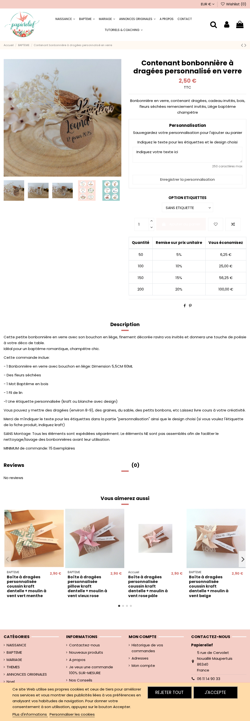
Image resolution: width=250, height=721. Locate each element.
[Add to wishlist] (215, 224)
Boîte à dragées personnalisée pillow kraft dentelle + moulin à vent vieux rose (87, 586)
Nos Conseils (80, 680)
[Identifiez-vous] (226, 25)
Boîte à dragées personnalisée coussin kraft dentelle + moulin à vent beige (209, 586)
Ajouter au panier (184, 224)
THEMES (13, 667)
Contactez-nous (84, 645)
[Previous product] (242, 45)
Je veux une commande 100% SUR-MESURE (91, 669)
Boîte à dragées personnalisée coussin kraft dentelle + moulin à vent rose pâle (148, 586)
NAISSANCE (16, 645)
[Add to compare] (232, 224)
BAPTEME (14, 652)
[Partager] (185, 305)
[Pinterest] (190, 305)
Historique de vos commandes (147, 647)
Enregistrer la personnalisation (187, 179)
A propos (77, 659)
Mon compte (143, 665)
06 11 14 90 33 (208, 678)
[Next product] (245, 45)
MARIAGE (14, 659)
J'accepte (215, 692)
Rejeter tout (169, 692)
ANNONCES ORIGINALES (27, 674)
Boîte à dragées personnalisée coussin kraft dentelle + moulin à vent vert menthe (26, 586)
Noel (11, 681)
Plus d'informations (30, 714)
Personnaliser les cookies (72, 714)
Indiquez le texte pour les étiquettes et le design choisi (187, 142)
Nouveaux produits (86, 652)
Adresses (140, 658)
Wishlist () (235, 4)
